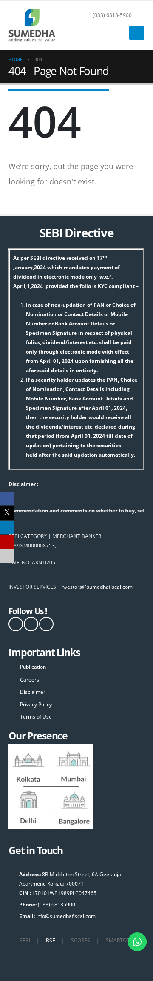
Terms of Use (36, 716)
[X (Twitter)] (31, 624)
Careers (29, 679)
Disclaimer (32, 691)
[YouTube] (7, 541)
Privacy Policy (36, 704)
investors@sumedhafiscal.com (96, 586)
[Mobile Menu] (136, 33)
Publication (33, 666)
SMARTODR (119, 940)
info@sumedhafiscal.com (66, 915)
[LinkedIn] (46, 624)
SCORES (80, 940)
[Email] (7, 556)
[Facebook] (15, 624)
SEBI (25, 940)
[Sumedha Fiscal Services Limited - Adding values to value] (31, 25)
